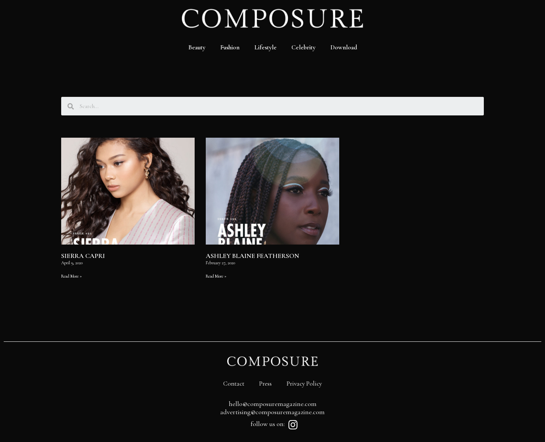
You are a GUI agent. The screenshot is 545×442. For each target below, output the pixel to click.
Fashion (230, 47)
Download (343, 47)
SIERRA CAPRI (83, 256)
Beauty (196, 47)
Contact (233, 383)
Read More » (71, 276)
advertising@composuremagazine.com (272, 412)
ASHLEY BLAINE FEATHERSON (252, 256)
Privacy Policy (304, 383)
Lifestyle (265, 47)
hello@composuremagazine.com (273, 404)
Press (265, 383)
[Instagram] (293, 425)
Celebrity (303, 47)
